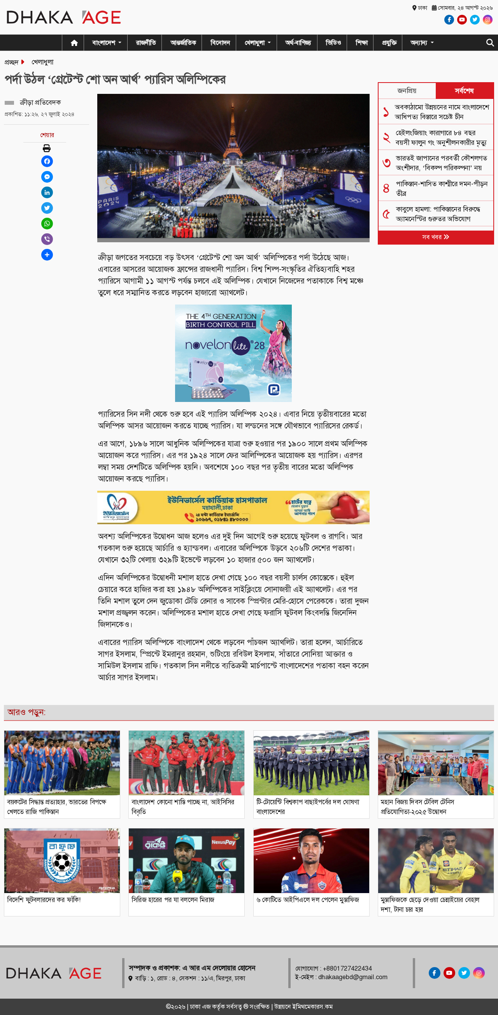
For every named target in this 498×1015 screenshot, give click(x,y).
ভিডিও (333, 43)
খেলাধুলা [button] (255, 43)
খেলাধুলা (42, 62)
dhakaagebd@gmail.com (353, 977)
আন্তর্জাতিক (183, 43)
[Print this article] (47, 148)
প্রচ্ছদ (12, 62)
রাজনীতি (146, 43)
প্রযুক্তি (389, 43)
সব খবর (433, 237)
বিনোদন (220, 43)
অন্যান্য (420, 43)
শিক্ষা (362, 43)
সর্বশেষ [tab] (464, 90)
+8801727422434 (347, 968)
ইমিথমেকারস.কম (313, 1007)
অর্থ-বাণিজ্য (298, 43)
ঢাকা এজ (201, 1007)
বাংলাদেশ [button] (105, 43)
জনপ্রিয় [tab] (407, 90)
